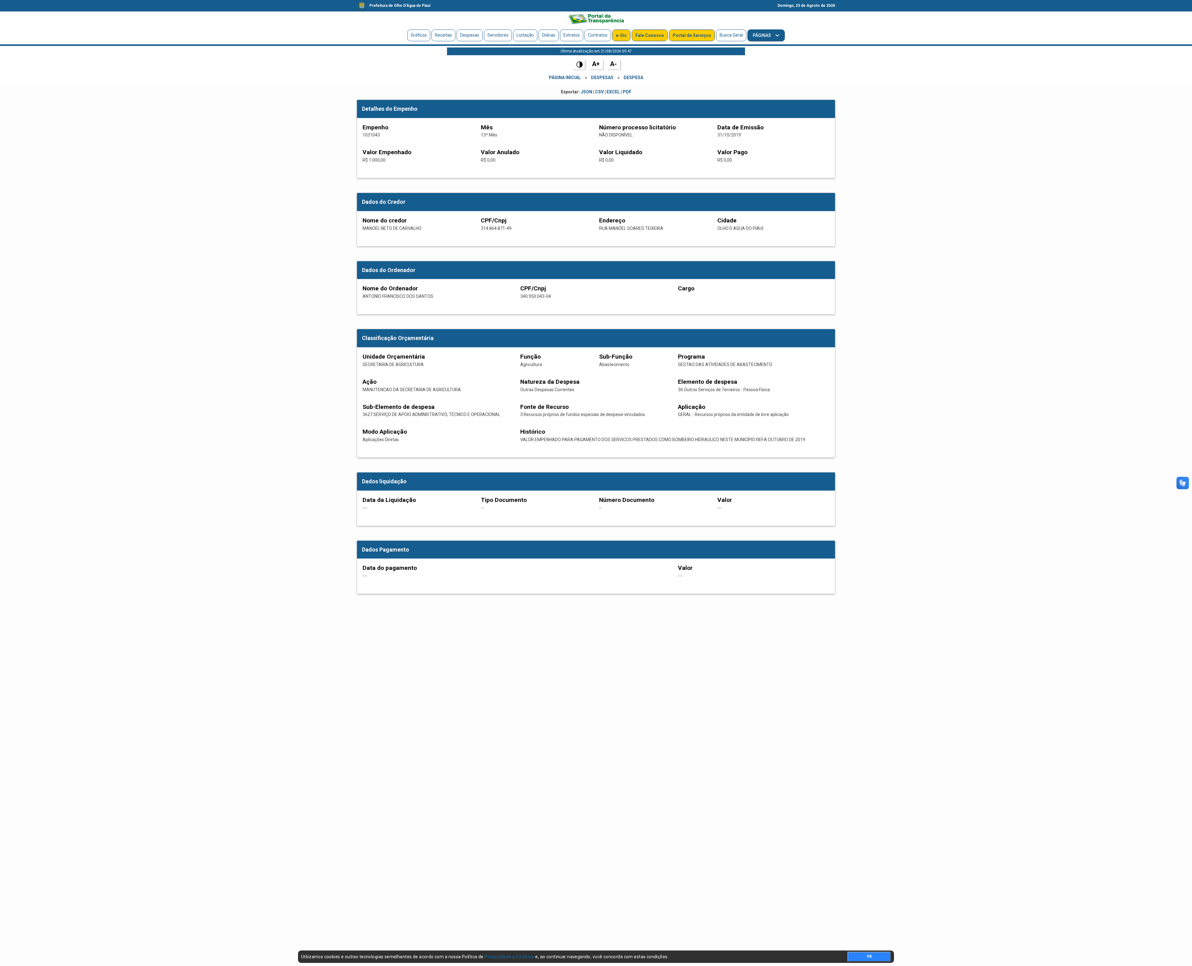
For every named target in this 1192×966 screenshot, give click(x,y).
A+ (596, 64)
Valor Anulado (500, 152)
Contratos (597, 35)
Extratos (571, 35)
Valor (724, 499)
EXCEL (613, 91)
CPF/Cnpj (494, 220)
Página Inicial (565, 77)
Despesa (633, 77)
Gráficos (419, 35)
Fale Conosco (649, 35)
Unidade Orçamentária (394, 356)
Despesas (469, 35)
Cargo (686, 288)
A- (613, 64)
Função (530, 356)
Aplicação (691, 406)
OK (869, 956)
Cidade (727, 220)
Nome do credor (385, 220)
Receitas (443, 35)
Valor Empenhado (387, 152)
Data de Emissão (740, 127)
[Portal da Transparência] (596, 18)
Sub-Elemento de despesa (399, 406)
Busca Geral (731, 35)
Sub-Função (615, 356)
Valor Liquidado (620, 152)
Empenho (375, 127)
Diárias (548, 35)
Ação (370, 381)
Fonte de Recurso (544, 406)
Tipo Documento (504, 499)
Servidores (497, 35)
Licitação (525, 35)
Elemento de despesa (707, 381)
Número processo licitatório (637, 127)
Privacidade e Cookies (509, 956)
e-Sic (621, 35)
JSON (586, 91)
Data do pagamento (390, 567)
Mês (487, 127)
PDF (627, 91)
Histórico (532, 431)
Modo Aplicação (385, 431)
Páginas (762, 35)
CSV (599, 91)
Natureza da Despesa (550, 381)
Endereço (612, 220)
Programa (691, 356)
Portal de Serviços (692, 35)
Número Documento (626, 499)
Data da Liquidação (389, 499)
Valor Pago (732, 152)
